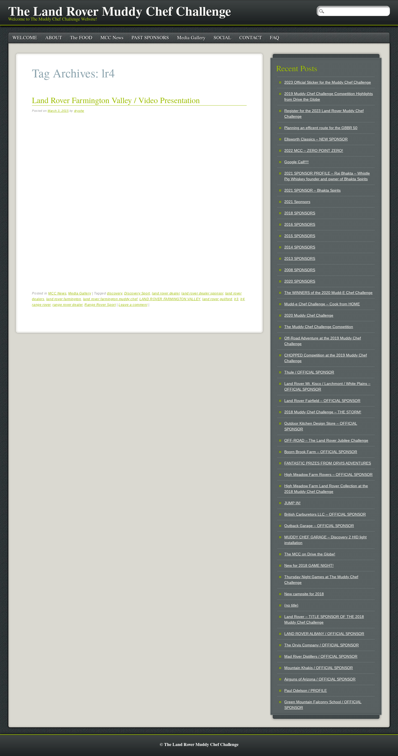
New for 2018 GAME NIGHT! (309, 565)
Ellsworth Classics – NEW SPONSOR (316, 139)
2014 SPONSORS (299, 247)
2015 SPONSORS (299, 236)
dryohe (79, 110)
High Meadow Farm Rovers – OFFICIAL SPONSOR (328, 474)
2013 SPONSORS (299, 258)
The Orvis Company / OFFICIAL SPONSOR (321, 645)
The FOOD (81, 37)
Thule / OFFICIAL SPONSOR (309, 372)
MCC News (111, 37)
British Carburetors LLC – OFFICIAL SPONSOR (325, 514)
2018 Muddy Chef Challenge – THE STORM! (322, 412)
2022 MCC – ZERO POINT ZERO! (313, 150)
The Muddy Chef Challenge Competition (318, 327)
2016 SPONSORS (299, 224)
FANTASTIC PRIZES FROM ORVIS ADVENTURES (327, 463)
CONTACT (250, 37)
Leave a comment (133, 305)
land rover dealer (166, 293)
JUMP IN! (292, 503)
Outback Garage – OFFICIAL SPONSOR (319, 525)
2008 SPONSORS (299, 270)
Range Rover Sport (100, 305)
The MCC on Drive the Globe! (309, 554)
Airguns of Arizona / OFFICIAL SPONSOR (319, 679)
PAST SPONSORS (150, 37)
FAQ (274, 37)
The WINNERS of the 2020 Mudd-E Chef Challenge (328, 292)
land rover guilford (217, 299)
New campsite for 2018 (304, 594)
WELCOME (24, 37)
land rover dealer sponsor (202, 293)
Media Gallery (191, 37)
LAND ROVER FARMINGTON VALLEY (169, 299)
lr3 (236, 299)
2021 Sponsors (297, 201)
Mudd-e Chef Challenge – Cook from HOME (322, 304)
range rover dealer (68, 305)
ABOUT (53, 37)
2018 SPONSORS (299, 213)
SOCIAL (222, 37)
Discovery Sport (137, 293)
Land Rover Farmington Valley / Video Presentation (116, 99)
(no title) (291, 605)
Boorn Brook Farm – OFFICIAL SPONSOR (320, 452)
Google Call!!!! (296, 162)
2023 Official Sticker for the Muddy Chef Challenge (327, 82)
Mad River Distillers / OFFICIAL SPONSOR (320, 656)
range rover (41, 305)
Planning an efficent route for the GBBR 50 (320, 128)
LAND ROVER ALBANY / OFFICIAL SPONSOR (324, 633)
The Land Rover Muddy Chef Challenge (119, 10)
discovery (114, 293)
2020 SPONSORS (299, 281)
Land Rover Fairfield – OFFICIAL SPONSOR (322, 400)
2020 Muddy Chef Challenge (308, 315)
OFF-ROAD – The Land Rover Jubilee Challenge (326, 440)
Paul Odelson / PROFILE (305, 690)
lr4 (242, 299)
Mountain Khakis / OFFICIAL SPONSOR (318, 668)
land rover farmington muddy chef (110, 299)
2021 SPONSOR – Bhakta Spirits (312, 190)
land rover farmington (63, 299)
